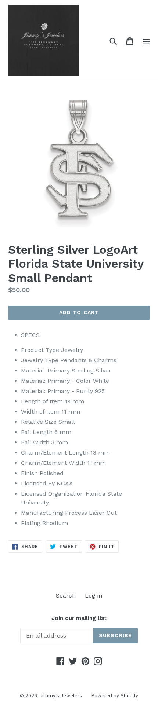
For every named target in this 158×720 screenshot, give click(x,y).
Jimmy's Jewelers (61, 695)
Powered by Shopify (114, 695)
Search (66, 595)
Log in (93, 595)
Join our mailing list (79, 618)
